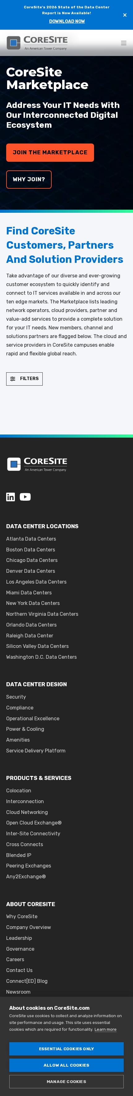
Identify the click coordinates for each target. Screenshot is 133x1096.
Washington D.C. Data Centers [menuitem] (41, 657)
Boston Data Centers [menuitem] (30, 550)
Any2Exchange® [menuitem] (26, 877)
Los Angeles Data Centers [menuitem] (36, 582)
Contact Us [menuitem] (19, 970)
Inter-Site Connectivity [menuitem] (33, 834)
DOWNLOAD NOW (67, 21)
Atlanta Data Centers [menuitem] (31, 539)
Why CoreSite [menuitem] (21, 916)
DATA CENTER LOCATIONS (42, 526)
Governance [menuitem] (20, 949)
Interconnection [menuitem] (25, 801)
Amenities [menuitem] (18, 740)
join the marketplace (50, 152)
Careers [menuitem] (15, 959)
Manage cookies (66, 1081)
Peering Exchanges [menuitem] (28, 866)
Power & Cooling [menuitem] (25, 729)
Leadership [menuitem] (19, 938)
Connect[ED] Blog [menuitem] (27, 981)
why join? (29, 179)
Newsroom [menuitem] (18, 992)
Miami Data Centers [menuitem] (29, 593)
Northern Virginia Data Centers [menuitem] (42, 614)
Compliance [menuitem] (19, 708)
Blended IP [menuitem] (18, 855)
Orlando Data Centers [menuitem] (31, 625)
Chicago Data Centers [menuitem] (32, 560)
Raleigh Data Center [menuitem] (29, 636)
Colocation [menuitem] (18, 791)
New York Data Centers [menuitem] (33, 603)
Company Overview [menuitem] (28, 927)
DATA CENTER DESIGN (36, 684)
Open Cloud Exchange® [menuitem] (34, 823)
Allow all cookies (66, 1065)
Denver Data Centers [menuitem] (30, 571)
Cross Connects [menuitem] (24, 844)
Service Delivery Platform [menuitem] (36, 751)
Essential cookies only (66, 1049)
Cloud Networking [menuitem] (27, 812)
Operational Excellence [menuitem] (32, 718)
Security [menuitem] (16, 697)
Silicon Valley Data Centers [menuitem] (37, 646)
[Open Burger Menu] (124, 43)
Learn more (106, 1029)
